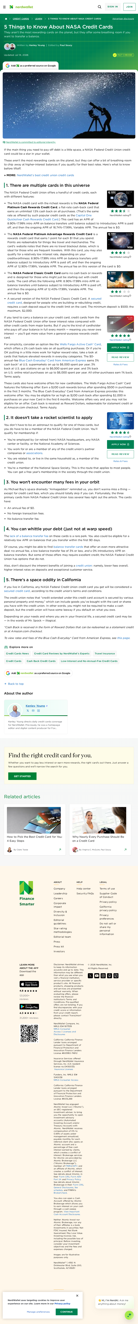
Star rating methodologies (63, 930)
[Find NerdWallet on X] (90, 975)
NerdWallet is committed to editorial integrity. (31, 142)
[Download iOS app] (29, 984)
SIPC (75, 1166)
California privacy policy (108, 908)
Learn (38, 18)
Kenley (35, 705)
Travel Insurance (105, 653)
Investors (59, 951)
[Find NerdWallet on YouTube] (96, 975)
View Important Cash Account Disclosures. (67, 1213)
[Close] (133, 1296)
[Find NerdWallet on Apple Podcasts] (109, 975)
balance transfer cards (68, 546)
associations (34, 453)
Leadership (60, 893)
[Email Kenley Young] (33, 711)
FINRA (68, 1166)
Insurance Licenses (63, 1069)
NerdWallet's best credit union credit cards (45, 175)
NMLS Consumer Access (66, 1080)
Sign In (113, 6)
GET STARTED (22, 776)
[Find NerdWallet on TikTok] (115, 975)
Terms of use (107, 888)
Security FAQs (85, 893)
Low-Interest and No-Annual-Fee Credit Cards (89, 661)
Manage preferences (38, 1312)
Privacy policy (108, 902)
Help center (84, 888)
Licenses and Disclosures (65, 1033)
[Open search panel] (100, 7)
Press (57, 941)
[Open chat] (129, 1315)
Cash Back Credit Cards (41, 661)
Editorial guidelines (60, 922)
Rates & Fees (120, 364)
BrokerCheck (60, 1193)
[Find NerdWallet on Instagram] (103, 975)
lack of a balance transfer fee (29, 536)
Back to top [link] (16, 683)
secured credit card (17, 591)
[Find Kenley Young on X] (28, 711)
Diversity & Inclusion (60, 913)
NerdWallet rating (119, 340)
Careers (58, 898)
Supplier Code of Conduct (108, 895)
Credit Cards (21, 18)
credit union (84, 565)
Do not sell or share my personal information (108, 928)
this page (123, 638)
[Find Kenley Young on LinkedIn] (39, 711)
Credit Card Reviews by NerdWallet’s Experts (61, 653)
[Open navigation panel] (4, 7)
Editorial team (62, 936)
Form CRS (64, 1176)
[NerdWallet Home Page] (21, 7)
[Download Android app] (29, 1007)
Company (59, 888)
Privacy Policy (73, 1179)
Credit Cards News (17, 653)
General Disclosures (64, 1187)
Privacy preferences (107, 917)
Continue (66, 1312)
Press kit (59, 946)
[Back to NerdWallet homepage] (6, 19)
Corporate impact (60, 905)
